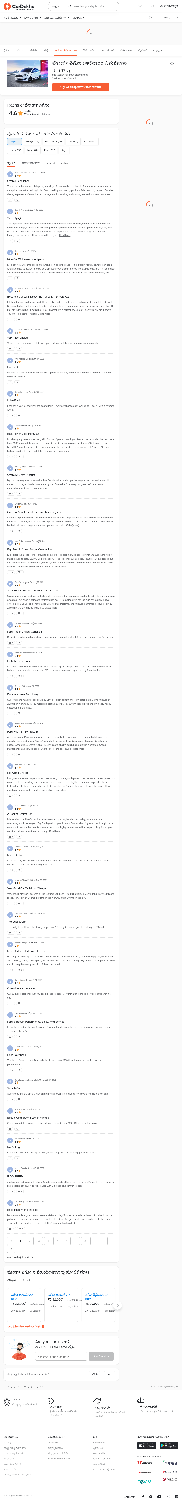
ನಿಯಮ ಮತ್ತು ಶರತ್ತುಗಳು (13, 1453)
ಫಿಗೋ (7, 50)
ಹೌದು (94, 1374)
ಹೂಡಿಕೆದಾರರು (10, 1469)
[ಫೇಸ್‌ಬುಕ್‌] (143, 1497)
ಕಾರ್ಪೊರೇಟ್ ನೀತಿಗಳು (13, 1464)
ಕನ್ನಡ (140, 5)
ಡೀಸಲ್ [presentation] (26, 1280)
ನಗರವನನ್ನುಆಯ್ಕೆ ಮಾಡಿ (164, 17)
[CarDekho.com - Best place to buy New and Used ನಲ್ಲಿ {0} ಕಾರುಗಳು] (19, 6)
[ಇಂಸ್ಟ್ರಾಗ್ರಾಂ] (168, 1497)
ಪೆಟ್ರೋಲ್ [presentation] (11, 1280)
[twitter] (150, 1497)
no (109, 1374)
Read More (64, 235)
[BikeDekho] (144, 1462)
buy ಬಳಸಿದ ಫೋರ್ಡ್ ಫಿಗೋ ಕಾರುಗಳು (81, 87)
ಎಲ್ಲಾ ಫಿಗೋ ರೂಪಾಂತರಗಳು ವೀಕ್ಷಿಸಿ (24, 1326)
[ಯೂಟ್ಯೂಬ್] (159, 1497)
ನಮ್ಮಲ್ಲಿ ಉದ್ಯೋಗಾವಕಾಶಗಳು (15, 1448)
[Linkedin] (176, 1497)
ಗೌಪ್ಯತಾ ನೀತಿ (9, 1458)
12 (13, 1229)
